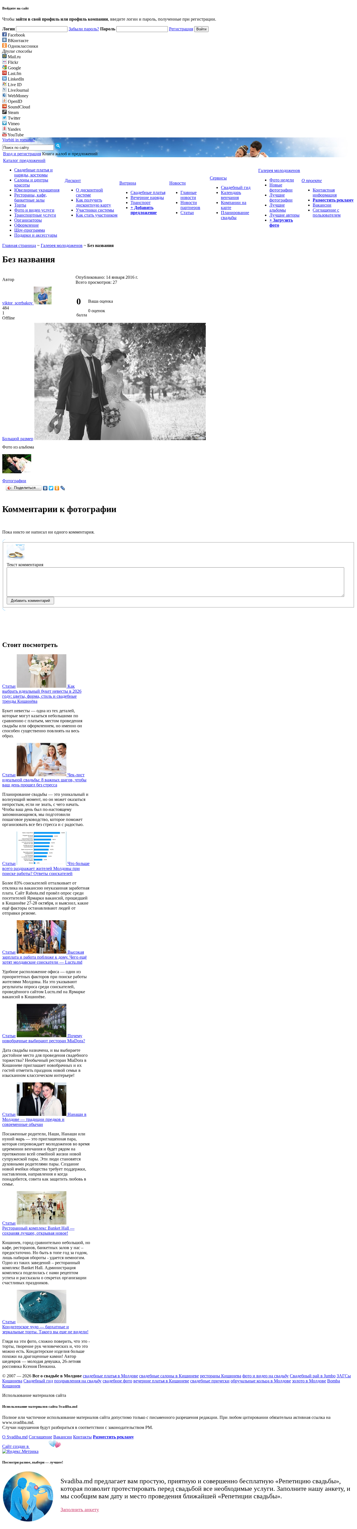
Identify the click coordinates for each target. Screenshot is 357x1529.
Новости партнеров (190, 205)
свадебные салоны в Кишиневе (169, 1375)
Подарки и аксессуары (35, 235)
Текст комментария (25, 564)
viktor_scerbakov (18, 303)
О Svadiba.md (15, 1437)
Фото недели (281, 180)
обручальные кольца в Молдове (261, 1380)
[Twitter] (51, 488)
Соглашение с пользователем (327, 212)
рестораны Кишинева (220, 1375)
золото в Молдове (309, 1380)
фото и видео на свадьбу (265, 1375)
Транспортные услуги (35, 215)
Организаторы (28, 220)
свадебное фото (117, 1380)
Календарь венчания (231, 195)
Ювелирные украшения (36, 190)
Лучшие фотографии (281, 197)
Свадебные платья (148, 192)
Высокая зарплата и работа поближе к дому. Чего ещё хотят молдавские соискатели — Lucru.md (44, 957)
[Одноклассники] (57, 488)
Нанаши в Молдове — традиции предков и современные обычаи (44, 1119)
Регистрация (181, 28)
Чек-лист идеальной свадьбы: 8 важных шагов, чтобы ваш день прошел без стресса (44, 779)
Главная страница (19, 245)
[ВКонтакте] (45, 488)
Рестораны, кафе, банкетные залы (30, 197)
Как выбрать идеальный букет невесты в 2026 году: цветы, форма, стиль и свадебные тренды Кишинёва (41, 694)
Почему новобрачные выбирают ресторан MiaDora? (43, 1038)
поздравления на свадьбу (78, 1380)
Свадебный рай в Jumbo (313, 1375)
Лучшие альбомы (277, 207)
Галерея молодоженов (62, 245)
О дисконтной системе (89, 192)
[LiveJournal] (63, 488)
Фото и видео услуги (34, 210)
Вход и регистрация (22, 153)
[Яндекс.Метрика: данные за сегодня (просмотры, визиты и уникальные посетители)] (20, 1451)
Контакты (82, 1437)
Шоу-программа (29, 230)
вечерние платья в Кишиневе (161, 1380)
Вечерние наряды (147, 197)
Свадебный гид (235, 187)
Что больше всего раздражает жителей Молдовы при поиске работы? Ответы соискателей (46, 868)
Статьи (187, 212)
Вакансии (322, 205)
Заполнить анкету (80, 1509)
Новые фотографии (281, 187)
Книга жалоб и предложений (70, 153)
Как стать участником (96, 215)
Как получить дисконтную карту (93, 202)
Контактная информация (325, 192)
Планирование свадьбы (235, 215)
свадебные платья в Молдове (110, 1375)
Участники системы (95, 210)
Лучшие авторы (284, 215)
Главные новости (188, 195)
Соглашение (40, 1437)
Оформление (26, 225)
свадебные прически (210, 1380)
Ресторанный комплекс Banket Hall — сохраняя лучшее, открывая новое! (38, 1230)
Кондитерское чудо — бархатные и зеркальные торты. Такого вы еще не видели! (45, 1329)
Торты (20, 205)
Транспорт (141, 202)
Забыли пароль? (84, 28)
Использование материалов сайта (34, 1395)
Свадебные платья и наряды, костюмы (33, 172)
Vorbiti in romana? (18, 139)
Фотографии (14, 480)
